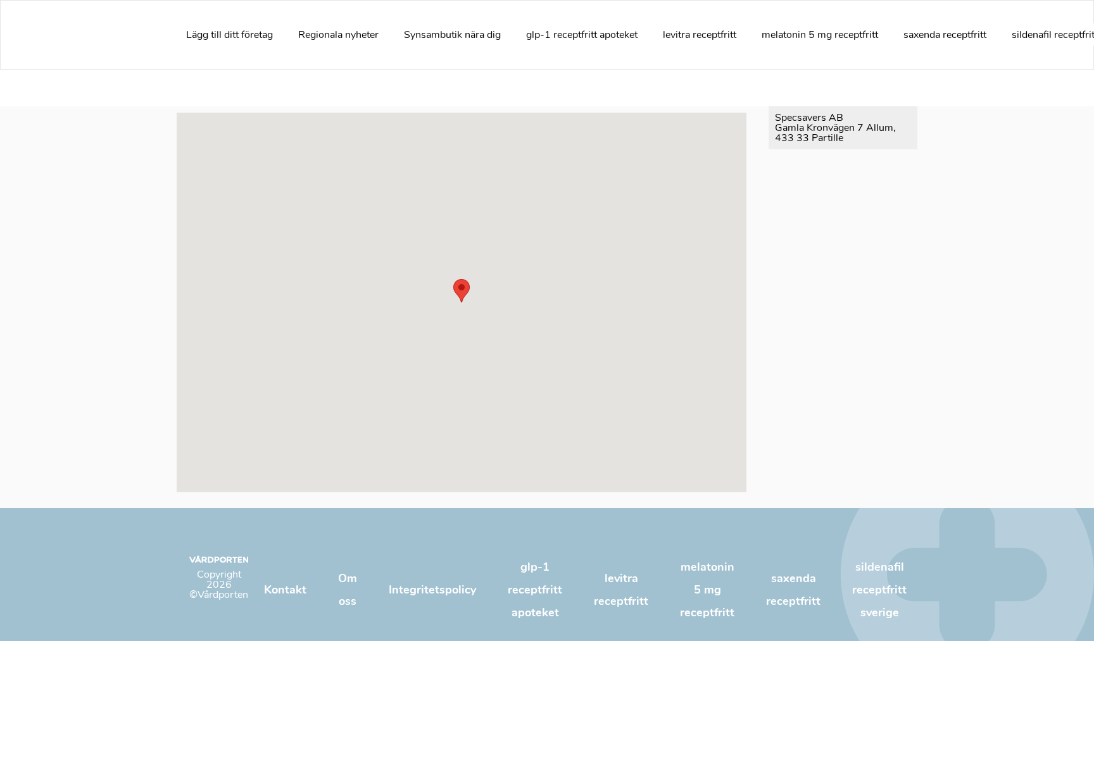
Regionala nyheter (338, 35)
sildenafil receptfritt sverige (879, 589)
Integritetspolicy (432, 589)
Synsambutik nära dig (452, 35)
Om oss (347, 590)
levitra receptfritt (699, 35)
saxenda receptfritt (944, 35)
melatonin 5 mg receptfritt (820, 35)
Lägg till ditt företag (229, 35)
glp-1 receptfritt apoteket (582, 35)
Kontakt (285, 589)
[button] (461, 290)
